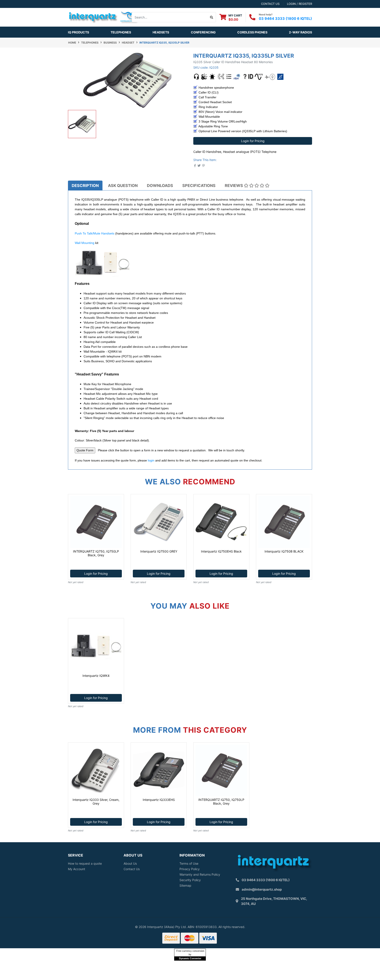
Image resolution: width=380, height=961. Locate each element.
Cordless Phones (252, 32)
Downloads (160, 185)
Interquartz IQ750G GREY (158, 551)
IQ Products (78, 32)
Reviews (234, 185)
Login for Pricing (253, 141)
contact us (270, 3)
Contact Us (132, 869)
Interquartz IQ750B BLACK (284, 551)
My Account (76, 869)
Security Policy (190, 880)
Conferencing (203, 32)
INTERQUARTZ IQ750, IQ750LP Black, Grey (96, 553)
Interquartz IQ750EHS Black (221, 551)
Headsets (161, 32)
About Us (130, 863)
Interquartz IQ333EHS (159, 800)
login (151, 460)
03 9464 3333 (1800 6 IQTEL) (285, 18)
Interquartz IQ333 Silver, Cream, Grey (96, 801)
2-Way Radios (300, 32)
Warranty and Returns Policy (199, 874)
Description (85, 185)
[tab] (85, 185)
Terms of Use (188, 863)
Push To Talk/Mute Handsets (94, 233)
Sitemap (185, 885)
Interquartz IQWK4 (96, 675)
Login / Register (299, 3)
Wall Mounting (84, 243)
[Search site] (211, 17)
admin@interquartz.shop (262, 889)
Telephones (121, 32)
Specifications (199, 185)
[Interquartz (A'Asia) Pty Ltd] (103, 17)
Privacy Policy (189, 869)
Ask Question (123, 185)
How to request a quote (85, 863)
